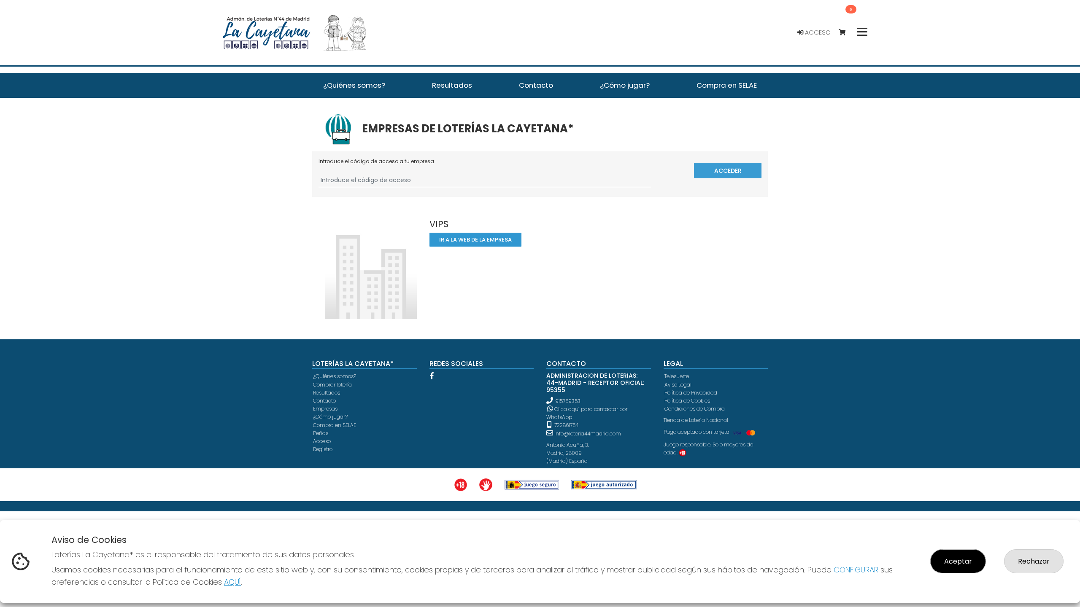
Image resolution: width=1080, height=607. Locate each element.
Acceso (817, 32)
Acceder (728, 170)
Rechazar (1034, 561)
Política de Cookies (687, 400)
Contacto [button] (536, 85)
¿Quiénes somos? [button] (354, 85)
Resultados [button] (452, 85)
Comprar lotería (332, 384)
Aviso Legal (677, 384)
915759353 (567, 401)
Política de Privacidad (690, 392)
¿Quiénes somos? (334, 376)
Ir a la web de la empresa (475, 240)
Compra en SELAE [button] (727, 85)
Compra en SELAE (334, 425)
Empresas (325, 408)
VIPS (438, 224)
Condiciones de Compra (694, 408)
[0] (846, 33)
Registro (322, 449)
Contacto (324, 400)
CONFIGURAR (856, 569)
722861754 (565, 425)
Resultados (326, 392)
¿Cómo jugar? (330, 416)
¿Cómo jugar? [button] (625, 85)
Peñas (320, 433)
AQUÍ (232, 582)
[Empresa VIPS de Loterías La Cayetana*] (371, 268)
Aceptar (958, 561)
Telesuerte (676, 376)
